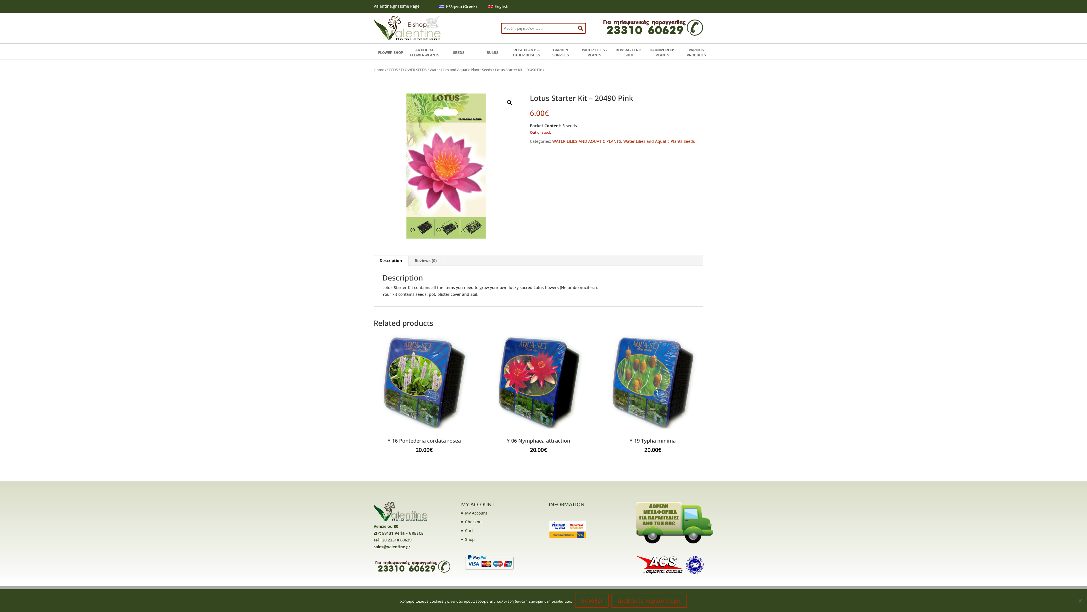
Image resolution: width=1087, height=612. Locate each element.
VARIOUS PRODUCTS (696, 52)
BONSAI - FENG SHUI (628, 52)
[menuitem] (458, 6)
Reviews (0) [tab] (426, 260)
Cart (469, 530)
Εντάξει (591, 600)
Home (379, 69)
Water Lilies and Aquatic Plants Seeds (461, 69)
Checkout (474, 521)
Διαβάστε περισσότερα (649, 600)
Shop (470, 539)
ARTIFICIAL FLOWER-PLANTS (424, 52)
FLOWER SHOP (390, 53)
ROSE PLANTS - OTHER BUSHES (526, 52)
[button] (509, 102)
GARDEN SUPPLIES (560, 52)
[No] (1080, 601)
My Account (476, 513)
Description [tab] (391, 260)
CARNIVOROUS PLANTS (662, 52)
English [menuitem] (501, 6)
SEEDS (459, 53)
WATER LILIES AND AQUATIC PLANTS (586, 141)
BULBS (492, 53)
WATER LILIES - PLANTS (594, 52)
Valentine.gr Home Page (397, 6)
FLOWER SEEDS (414, 69)
